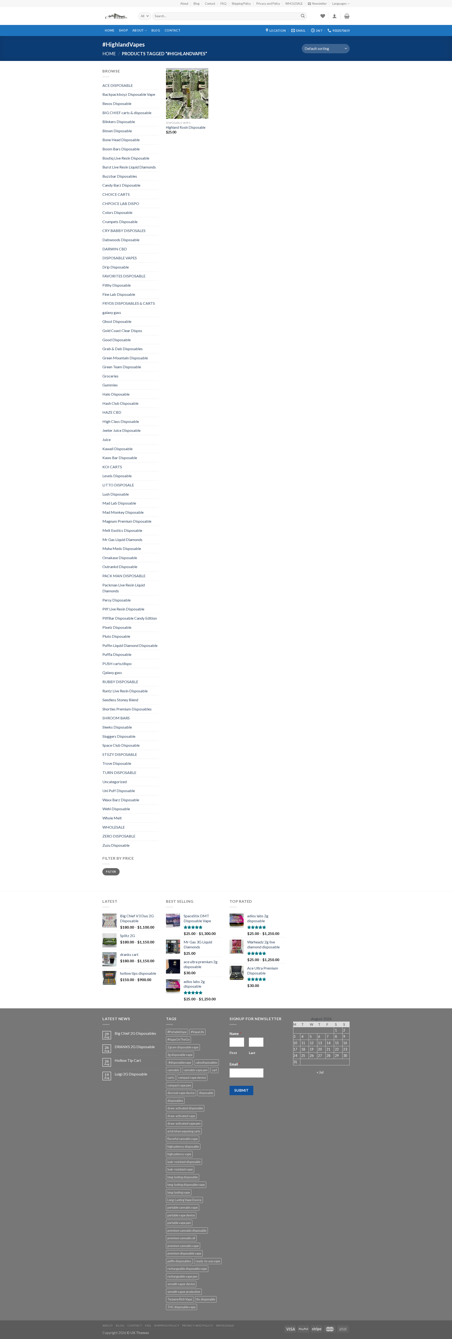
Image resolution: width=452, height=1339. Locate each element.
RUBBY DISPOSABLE (120, 681)
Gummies (110, 385)
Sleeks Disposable (117, 727)
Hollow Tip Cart (128, 1060)
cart (214, 1070)
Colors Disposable (117, 212)
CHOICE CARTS (116, 194)
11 (303, 1043)
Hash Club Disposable (120, 403)
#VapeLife (197, 1032)
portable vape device (181, 1215)
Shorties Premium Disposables (127, 709)
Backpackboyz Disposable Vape (128, 94)
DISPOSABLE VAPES (119, 258)
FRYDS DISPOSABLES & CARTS (128, 303)
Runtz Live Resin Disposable (125, 691)
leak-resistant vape (180, 1169)
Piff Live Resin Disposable (123, 609)
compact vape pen (179, 1085)
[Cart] (347, 16)
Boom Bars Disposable (121, 149)
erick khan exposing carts (183, 1131)
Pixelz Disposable (116, 627)
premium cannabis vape (183, 1246)
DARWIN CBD (114, 249)
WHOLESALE (294, 3)
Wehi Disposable (116, 808)
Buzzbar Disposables (119, 176)
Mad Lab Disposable (119, 503)
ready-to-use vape (207, 1261)
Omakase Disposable (119, 557)
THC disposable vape (181, 1307)
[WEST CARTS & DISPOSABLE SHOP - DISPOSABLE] (116, 16)
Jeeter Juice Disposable (121, 430)
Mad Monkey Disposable (123, 512)
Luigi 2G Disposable (131, 1074)
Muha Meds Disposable (121, 548)
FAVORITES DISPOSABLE (123, 276)
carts (170, 1077)
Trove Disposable (116, 763)
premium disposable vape (184, 1253)
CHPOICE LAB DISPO (120, 203)
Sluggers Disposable (118, 736)
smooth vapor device (181, 1284)
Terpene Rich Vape (179, 1299)
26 (312, 1056)
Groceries (110, 376)
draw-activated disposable (185, 1108)
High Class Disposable (120, 421)
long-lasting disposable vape (186, 1185)
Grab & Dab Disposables (122, 348)
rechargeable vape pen (182, 1276)
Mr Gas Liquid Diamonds (122, 539)
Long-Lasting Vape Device (184, 1200)
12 (312, 1043)
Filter (111, 871)
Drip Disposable (115, 267)
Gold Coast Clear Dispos (122, 330)
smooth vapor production (183, 1292)
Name (235, 1034)
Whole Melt (112, 818)
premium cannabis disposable (186, 1230)
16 (345, 1043)
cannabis (173, 1070)
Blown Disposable (117, 130)
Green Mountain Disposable (125, 358)
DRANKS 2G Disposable (135, 1046)
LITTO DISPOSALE (118, 485)
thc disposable (205, 1299)
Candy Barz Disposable (121, 185)
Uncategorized (114, 781)
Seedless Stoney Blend (120, 700)
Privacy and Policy (268, 3)
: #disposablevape (179, 1062)
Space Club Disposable (121, 745)
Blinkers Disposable (118, 121)
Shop (123, 30)
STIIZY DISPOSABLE (119, 754)
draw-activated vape (181, 1116)
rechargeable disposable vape (187, 1269)
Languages (339, 3)
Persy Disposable (116, 600)
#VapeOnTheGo (178, 1039)
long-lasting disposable (182, 1177)
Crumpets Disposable (119, 221)
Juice (106, 439)
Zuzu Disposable (115, 845)
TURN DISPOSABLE (119, 772)
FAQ (223, 3)
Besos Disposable (116, 103)
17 (295, 1049)
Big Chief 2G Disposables (135, 1033)
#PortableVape (177, 1032)
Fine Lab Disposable (118, 294)
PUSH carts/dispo (117, 663)
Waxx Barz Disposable (120, 800)
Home (109, 30)
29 (337, 1056)
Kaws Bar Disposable (119, 457)
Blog (196, 3)
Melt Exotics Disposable (122, 530)
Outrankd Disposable (119, 566)
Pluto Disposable (116, 636)
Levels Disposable (117, 475)
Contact (210, 3)
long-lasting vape (178, 1192)
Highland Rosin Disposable (186, 127)
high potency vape (179, 1154)
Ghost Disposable (116, 321)
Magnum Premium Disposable (126, 521)
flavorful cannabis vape (182, 1139)
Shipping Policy (241, 3)
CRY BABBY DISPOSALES (123, 230)
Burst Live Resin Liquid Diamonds (129, 167)
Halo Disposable (115, 394)
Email (235, 1064)
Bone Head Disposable (121, 139)
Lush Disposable (115, 494)
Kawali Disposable (117, 448)
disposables (175, 1100)
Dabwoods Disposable (120, 239)
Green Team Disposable (121, 367)
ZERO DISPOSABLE (118, 836)
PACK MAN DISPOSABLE (123, 575)
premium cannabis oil (181, 1238)
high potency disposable (183, 1146)
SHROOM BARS (116, 718)
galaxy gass (111, 312)
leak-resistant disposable (184, 1162)
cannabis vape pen (195, 1070)
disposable (206, 1093)
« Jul (320, 1072)
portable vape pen (179, 1223)
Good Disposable (116, 339)
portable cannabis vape (182, 1207)
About (184, 3)
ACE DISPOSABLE (117, 85)
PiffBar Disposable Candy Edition (129, 618)
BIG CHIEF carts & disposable (126, 112)
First (233, 1053)
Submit (241, 1090)
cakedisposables (206, 1062)
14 (328, 1043)
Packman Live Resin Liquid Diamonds (123, 588)
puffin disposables (179, 1261)
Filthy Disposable (116, 285)
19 (312, 1049)
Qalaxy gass (112, 672)
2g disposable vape (180, 1055)
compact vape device (192, 1077)
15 (337, 1043)
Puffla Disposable (116, 654)
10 (295, 1043)
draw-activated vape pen (184, 1123)
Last (252, 1053)
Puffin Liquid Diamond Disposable (129, 645)
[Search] (303, 16)
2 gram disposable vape (182, 1047)
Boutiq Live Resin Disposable (125, 158)
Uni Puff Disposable (118, 790)
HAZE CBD (111, 412)
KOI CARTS (112, 467)
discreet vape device (181, 1093)
